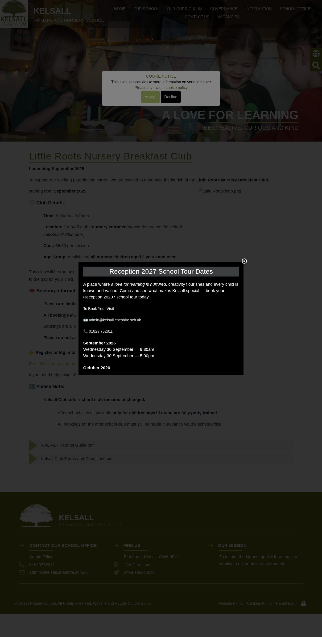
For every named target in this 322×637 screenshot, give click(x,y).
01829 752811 (101, 331)
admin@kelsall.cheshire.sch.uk (115, 320)
